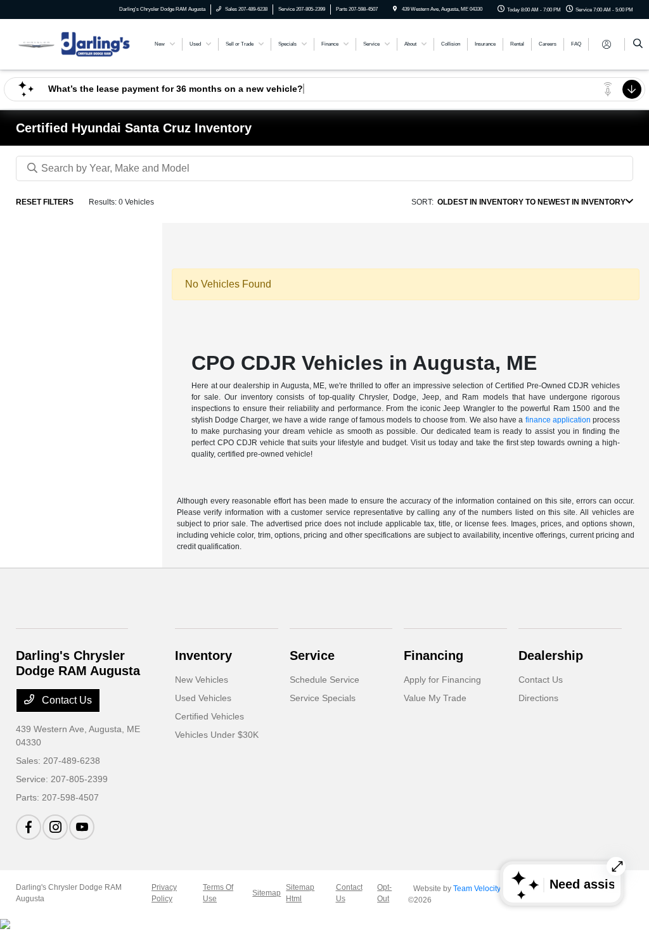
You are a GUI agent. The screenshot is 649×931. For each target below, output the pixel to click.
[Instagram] (55, 827)
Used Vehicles (203, 698)
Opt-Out (384, 893)
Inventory (203, 655)
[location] (395, 9)
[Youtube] (81, 827)
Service (312, 655)
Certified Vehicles (209, 716)
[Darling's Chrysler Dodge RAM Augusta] (73, 43)
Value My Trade (435, 698)
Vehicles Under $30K (217, 735)
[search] (638, 44)
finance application (558, 419)
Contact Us (65, 700)
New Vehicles (201, 679)
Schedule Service (324, 679)
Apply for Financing (442, 679)
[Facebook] (28, 827)
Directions (538, 698)
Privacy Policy (164, 893)
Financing (433, 655)
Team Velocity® (479, 888)
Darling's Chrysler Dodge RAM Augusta (69, 893)
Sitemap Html (300, 893)
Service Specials (323, 698)
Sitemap (266, 893)
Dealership (550, 655)
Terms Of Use (218, 893)
